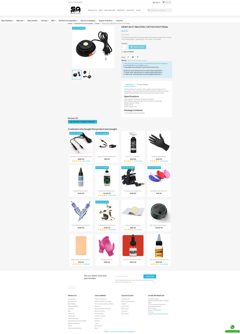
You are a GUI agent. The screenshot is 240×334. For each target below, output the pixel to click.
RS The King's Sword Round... (81, 225)
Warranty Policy (100, 311)
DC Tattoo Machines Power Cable (81, 156)
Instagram (74, 287)
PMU (53, 21)
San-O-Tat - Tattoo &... (133, 156)
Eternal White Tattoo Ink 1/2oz (159, 259)
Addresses (124, 309)
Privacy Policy (99, 313)
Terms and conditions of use (104, 304)
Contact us (98, 318)
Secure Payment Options (103, 309)
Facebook (70, 287)
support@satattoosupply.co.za (158, 314)
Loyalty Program (100, 316)
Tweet (133, 57)
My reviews (125, 313)
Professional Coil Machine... (133, 191)
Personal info (125, 299)
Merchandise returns (128, 301)
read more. (155, 67)
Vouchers (124, 311)
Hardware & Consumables (68, 21)
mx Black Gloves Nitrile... (159, 156)
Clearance (119, 21)
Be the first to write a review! (137, 60)
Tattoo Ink (20, 21)
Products (92, 10)
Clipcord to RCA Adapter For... (107, 156)
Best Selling (110, 10)
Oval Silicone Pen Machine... (159, 191)
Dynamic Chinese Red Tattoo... (133, 259)
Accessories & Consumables (77, 321)
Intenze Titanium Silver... (81, 191)
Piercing (45, 21)
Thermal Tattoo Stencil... (133, 225)
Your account (127, 296)
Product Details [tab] (142, 85)
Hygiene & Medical (106, 21)
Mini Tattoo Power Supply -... (159, 225)
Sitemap (97, 321)
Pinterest (138, 57)
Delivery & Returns (101, 299)
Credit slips (125, 306)
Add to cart (137, 47)
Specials (120, 10)
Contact (130, 10)
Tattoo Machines (7, 21)
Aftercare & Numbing (88, 21)
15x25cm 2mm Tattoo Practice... (81, 259)
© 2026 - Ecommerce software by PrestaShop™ (120, 332)
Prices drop (71, 299)
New (100, 10)
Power (70, 326)
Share (128, 57)
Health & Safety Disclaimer (103, 301)
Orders (123, 304)
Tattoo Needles (33, 21)
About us (97, 306)
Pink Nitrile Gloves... (107, 259)
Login (96, 323)
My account (98, 326)
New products (72, 301)
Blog (138, 10)
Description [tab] (130, 85)
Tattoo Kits (71, 316)
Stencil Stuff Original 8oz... (107, 191)
